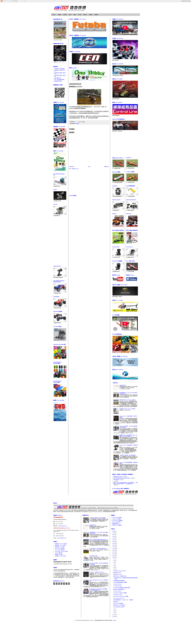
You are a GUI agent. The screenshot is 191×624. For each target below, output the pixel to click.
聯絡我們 (91, 14)
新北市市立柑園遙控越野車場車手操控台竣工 (98, 539)
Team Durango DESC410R (118, 598)
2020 (113, 541)
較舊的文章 (106, 166)
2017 (113, 546)
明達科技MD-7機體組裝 (117, 525)
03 (114, 609)
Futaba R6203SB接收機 (118, 603)
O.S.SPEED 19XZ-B (117, 585)
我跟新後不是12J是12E (118, 476)
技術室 (70, 14)
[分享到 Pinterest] (84, 121)
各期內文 (54, 14)
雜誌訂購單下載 (57, 78)
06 (114, 565)
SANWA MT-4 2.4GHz (117, 594)
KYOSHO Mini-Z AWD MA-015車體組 (120, 596)
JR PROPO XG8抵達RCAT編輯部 (120, 592)
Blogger (114, 620)
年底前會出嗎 (116, 479)
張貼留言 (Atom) (75, 168)
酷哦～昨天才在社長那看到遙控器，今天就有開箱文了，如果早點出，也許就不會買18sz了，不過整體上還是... (125, 483)
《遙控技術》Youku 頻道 (59, 546)
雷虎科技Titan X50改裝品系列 (119, 605)
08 (114, 562)
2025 (113, 532)
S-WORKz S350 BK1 (117, 584)
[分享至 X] (81, 121)
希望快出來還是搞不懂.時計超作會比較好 (121, 478)
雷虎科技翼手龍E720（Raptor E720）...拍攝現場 (123, 599)
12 (114, 558)
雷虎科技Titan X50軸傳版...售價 (119, 576)
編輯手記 (85, 14)
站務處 (74, 14)
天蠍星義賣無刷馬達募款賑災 (119, 580)
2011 (113, 557)
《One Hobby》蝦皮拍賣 (59, 549)
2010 (113, 614)
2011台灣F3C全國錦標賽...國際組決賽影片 (121, 587)
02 (114, 610)
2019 (113, 543)
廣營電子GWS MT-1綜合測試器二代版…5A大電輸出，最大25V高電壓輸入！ (129, 436)
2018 (113, 545)
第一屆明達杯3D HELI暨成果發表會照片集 (97, 548)
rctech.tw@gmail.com (62, 526)
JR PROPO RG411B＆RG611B (119, 570)
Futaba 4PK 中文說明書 (117, 517)
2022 (113, 538)
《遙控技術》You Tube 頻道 (60, 545)
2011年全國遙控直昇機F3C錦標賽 (120, 582)
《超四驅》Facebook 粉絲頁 (60, 556)
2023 (113, 536)
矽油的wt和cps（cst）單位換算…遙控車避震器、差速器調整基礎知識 (98, 590)
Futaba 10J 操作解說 (116, 522)
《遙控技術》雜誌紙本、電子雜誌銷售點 (128, 455)
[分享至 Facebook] (83, 121)
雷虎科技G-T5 (116, 601)
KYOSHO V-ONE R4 (117, 591)
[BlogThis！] (80, 121)
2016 (113, 548)
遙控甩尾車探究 (115, 523)
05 (114, 567)
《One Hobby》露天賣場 (59, 548)
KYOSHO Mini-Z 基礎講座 (117, 520)
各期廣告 (59, 14)
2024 (113, 534)
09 (114, 560)
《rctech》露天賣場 (58, 552)
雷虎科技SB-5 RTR (117, 572)
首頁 (89, 166)
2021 (113, 539)
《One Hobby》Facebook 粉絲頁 (61, 551)
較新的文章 (72, 166)
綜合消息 (79, 14)
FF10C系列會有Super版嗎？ (119, 606)
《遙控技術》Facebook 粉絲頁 (60, 543)
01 (114, 612)
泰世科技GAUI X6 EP (117, 574)
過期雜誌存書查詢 (58, 81)
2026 (113, 531)
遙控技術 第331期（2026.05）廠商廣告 (127, 408)
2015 (113, 550)
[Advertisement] (89, 182)
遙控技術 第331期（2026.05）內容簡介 (127, 399)
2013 (113, 553)
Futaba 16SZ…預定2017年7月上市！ (96, 572)
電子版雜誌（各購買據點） (59, 68)
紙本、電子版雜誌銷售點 (59, 79)
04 (114, 569)
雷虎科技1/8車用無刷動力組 (118, 589)
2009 (113, 616)
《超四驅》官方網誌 (58, 554)
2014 (113, 552)
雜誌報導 (96, 14)
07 (114, 564)
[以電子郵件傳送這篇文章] (78, 121)
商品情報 (65, 14)
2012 (113, 555)
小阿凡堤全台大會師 (93, 555)
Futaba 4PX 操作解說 (116, 519)
